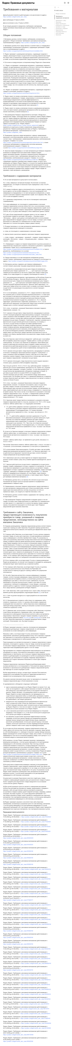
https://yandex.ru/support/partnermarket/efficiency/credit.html (20, 159)
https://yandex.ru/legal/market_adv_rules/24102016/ (36, 919)
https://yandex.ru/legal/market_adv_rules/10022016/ (36, 949)
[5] (39, 592)
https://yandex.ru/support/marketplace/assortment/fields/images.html (28, 261)
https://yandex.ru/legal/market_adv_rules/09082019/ (18, 858)
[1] (37, 105)
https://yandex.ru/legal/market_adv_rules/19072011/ (34, 1009)
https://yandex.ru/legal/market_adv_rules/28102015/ (35, 958)
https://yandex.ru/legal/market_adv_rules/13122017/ (35, 893)
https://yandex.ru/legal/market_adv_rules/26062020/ (18, 838)
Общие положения (61, 13)
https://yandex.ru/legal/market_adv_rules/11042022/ (36, 817)
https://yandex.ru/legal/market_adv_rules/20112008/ (36, 1028)
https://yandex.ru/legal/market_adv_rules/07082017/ (18, 900)
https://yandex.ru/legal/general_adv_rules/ (33, 42)
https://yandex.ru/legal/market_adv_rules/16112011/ (34, 1004)
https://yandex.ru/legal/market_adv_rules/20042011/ (35, 1013)
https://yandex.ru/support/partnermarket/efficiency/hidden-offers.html (22, 754)
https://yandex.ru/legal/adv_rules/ (12, 132)
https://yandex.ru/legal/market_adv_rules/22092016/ (36, 924)
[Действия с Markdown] (58, 7)
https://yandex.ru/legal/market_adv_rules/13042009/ (36, 1023)
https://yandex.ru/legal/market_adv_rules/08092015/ (36, 963)
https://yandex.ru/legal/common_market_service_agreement (21, 125)
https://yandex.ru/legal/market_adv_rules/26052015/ (18, 970)
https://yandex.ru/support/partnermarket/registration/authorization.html (23, 142)
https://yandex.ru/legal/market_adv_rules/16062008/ (18, 1041)
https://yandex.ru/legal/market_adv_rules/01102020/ (36, 831)
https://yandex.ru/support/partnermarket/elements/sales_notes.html (22, 254)
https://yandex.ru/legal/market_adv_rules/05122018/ (36, 879)
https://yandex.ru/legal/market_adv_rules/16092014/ (36, 980)
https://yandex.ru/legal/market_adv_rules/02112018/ (35, 884)
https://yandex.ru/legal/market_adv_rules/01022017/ (36, 910)
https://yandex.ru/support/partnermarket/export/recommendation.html (23, 51)
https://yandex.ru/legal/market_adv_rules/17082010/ (35, 1018)
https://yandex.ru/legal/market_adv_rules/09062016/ (18, 937)
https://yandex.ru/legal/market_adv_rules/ (15, 17)
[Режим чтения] (55, 7)
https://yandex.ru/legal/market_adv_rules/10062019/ (36, 869)
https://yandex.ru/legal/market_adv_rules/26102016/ (35, 914)
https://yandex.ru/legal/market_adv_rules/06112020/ (36, 826)
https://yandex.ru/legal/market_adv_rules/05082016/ (18, 931)
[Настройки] (64, 2)
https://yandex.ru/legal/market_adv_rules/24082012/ (36, 989)
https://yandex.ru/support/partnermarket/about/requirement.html (21, 93)
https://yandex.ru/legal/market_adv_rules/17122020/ (36, 822)
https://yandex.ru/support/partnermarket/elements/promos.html (21, 253)
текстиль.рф (27, 617)
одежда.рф (37, 617)
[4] (40, 471)
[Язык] (68, 2)
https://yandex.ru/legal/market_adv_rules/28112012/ (35, 984)
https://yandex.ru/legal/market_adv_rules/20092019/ (18, 851)
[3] (45, 274)
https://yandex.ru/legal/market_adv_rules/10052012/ (36, 994)
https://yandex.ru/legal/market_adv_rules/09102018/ (35, 888)
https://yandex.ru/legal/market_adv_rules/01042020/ (18, 844)
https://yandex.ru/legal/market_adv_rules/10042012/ (36, 999)
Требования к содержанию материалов (62, 17)
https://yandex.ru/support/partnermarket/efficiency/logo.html (25, 148)
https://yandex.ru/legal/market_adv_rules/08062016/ (18, 944)
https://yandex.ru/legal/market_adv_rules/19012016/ (35, 954)
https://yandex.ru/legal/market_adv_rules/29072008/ (18, 1035)
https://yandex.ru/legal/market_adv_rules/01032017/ (36, 905)
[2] (28, 111)
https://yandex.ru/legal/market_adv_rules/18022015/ (36, 975)
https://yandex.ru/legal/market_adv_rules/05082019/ (18, 864)
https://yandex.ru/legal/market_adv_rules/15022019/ (36, 874)
